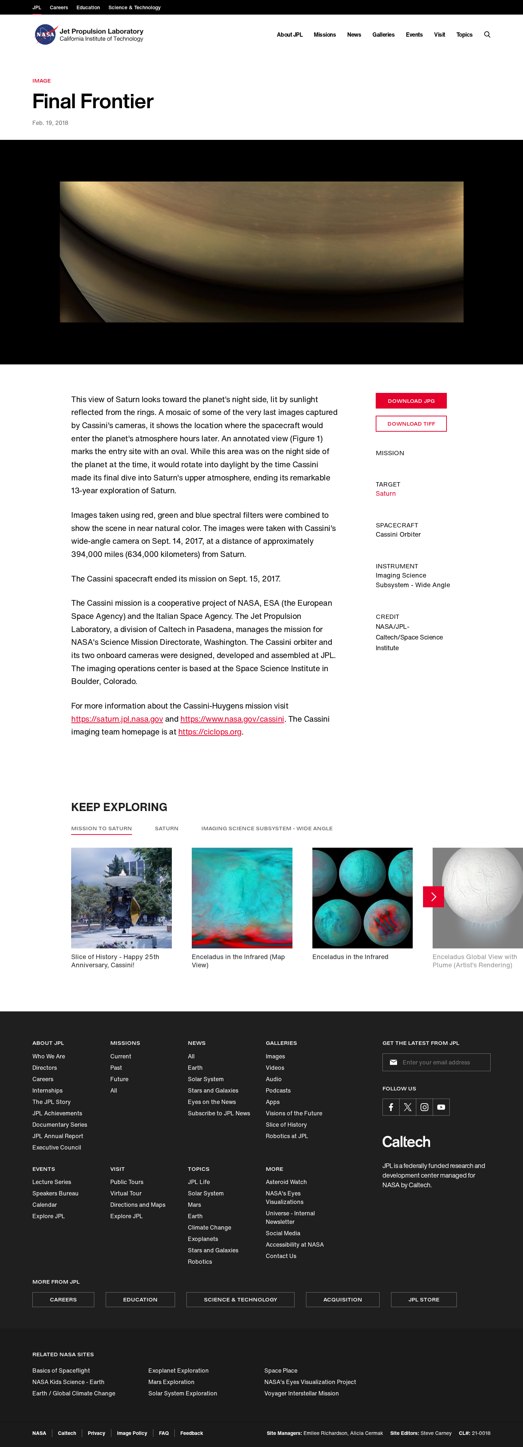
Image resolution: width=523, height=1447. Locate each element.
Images (275, 1056)
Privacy (96, 1433)
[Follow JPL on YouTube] (441, 1107)
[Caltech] (406, 1141)
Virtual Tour (126, 1193)
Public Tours (126, 1182)
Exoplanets (203, 1239)
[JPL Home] (103, 34)
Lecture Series (51, 1182)
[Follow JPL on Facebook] (391, 1107)
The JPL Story (51, 1102)
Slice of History (286, 1124)
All (113, 1090)
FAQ (164, 1433)
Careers (42, 1079)
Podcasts (278, 1090)
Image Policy (132, 1433)
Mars (194, 1204)
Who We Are (48, 1056)
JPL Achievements (57, 1113)
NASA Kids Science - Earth (68, 1382)
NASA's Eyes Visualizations (284, 1197)
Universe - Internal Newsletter (290, 1217)
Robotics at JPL (287, 1136)
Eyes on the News (212, 1102)
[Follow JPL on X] (407, 1107)
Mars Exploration (171, 1382)
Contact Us (281, 1256)
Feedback (191, 1433)
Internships (47, 1090)
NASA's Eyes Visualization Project (310, 1382)
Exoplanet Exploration (178, 1370)
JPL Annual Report (57, 1136)
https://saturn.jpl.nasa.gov (117, 719)
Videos (275, 1067)
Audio (274, 1079)
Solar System (206, 1079)
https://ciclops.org (210, 731)
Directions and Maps (137, 1204)
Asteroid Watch (286, 1182)
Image (41, 80)
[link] (261, 252)
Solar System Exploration (182, 1393)
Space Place (280, 1370)
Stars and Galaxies (213, 1090)
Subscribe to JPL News (219, 1113)
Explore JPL (48, 1216)
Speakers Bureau (55, 1193)
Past (116, 1067)
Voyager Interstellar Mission (301, 1393)
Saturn (386, 493)
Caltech (67, 1433)
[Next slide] (433, 896)
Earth (195, 1067)
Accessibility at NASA (295, 1244)
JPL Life (199, 1182)
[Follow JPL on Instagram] (424, 1107)
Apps (273, 1102)
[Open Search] (487, 34)
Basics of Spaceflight (61, 1370)
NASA (39, 1433)
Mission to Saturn (101, 828)
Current (120, 1056)
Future (119, 1079)
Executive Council (56, 1147)
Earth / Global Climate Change (73, 1393)
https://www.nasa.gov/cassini (232, 719)
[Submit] (392, 1062)
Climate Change (209, 1227)
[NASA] (45, 34)
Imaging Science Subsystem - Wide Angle (267, 828)
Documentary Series (59, 1124)
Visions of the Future (294, 1113)
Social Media (283, 1233)
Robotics (200, 1261)
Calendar (44, 1204)
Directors (44, 1067)
